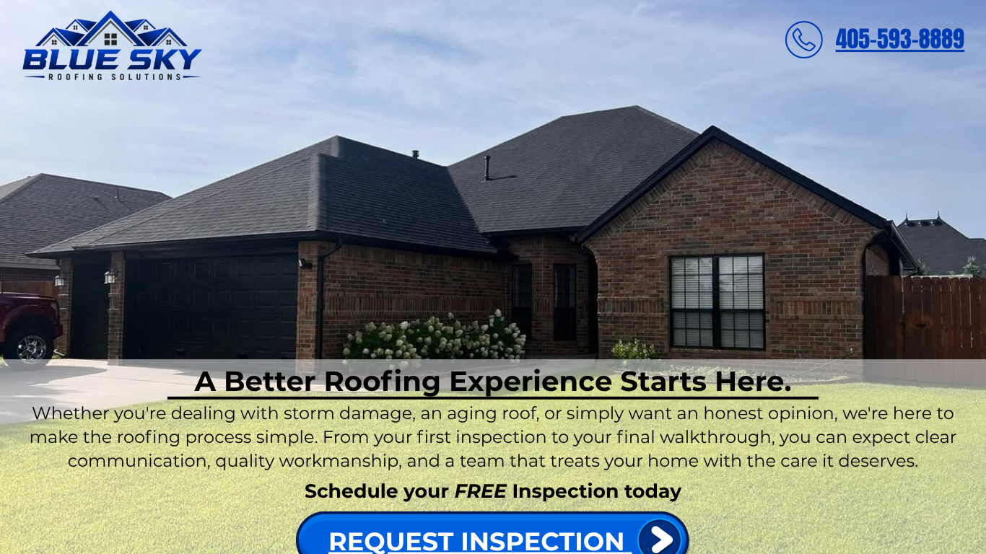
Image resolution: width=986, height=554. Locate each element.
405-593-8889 (900, 39)
